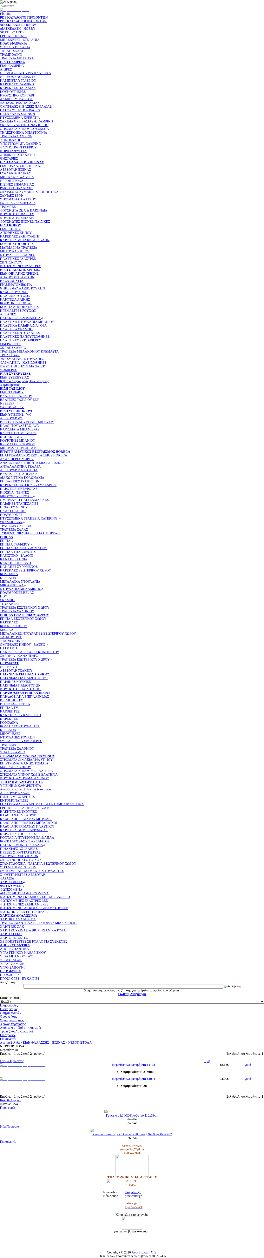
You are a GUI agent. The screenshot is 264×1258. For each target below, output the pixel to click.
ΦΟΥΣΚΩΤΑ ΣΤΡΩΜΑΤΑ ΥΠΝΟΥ (24, 778)
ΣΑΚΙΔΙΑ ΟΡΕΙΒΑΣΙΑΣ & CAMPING (26, 121)
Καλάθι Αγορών (10, 1100)
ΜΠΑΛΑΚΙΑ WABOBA (17, 177)
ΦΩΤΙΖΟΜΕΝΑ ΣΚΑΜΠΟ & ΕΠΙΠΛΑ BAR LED (35, 897)
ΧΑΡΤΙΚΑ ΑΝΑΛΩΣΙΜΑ (18, 919)
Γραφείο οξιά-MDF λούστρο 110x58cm (132, 1115)
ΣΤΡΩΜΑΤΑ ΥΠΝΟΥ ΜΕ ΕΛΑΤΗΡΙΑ (26, 770)
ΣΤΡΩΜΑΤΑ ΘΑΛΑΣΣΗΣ (18, 199)
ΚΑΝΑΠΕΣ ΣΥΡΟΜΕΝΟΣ (19, 566)
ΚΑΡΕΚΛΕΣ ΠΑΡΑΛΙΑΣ (17, 88)
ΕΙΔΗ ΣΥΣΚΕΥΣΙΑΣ (14, 377)
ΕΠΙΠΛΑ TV (9, 707)
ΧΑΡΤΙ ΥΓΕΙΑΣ (11, 934)
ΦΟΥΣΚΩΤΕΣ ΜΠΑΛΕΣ (17, 218)
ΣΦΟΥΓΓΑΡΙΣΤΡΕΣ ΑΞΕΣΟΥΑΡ (22, 874)
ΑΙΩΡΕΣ (6, 69)
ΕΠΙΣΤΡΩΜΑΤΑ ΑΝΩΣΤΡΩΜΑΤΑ (24, 763)
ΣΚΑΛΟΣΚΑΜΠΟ (13, 347)
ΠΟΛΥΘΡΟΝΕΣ (11, 514)
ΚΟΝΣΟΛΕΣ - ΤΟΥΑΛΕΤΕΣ (20, 726)
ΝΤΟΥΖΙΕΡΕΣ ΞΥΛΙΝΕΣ (17, 255)
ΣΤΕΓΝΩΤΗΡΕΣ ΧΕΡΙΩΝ (18, 867)
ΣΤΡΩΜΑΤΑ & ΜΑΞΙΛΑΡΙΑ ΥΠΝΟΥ (26, 759)
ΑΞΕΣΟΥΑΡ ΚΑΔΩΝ (15, 793)
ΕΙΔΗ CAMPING (12, 65)
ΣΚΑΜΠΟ (7, 600)
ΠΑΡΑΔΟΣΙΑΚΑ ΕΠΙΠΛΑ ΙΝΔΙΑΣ (24, 696)
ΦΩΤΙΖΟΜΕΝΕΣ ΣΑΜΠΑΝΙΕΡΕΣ (24, 904)
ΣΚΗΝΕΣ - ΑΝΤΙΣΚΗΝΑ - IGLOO (24, 125)
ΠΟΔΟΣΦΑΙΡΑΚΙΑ (13, 43)
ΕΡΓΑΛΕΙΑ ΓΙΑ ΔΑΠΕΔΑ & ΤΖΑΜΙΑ (26, 808)
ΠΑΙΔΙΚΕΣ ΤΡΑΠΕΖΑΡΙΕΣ (19, 503)
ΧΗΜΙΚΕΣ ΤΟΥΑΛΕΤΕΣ (17, 154)
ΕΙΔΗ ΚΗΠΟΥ (10, 229)
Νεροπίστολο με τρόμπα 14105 (133, 1064)
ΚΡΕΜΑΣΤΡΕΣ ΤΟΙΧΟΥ (17, 444)
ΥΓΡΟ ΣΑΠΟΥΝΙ (12, 967)
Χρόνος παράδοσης (13, 1024)
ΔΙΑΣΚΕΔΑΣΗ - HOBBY (17, 28)
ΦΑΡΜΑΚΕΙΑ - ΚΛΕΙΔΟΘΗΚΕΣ (23, 362)
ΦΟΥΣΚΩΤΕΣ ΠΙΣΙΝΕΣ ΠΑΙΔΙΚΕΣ (25, 221)
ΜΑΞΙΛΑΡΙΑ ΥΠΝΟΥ (15, 767)
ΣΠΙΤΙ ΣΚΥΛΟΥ (11, 262)
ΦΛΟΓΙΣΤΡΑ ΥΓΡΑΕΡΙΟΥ (18, 147)
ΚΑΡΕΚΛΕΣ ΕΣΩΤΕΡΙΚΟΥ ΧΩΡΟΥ (25, 570)
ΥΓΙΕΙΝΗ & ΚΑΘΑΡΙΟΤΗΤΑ (20, 785)
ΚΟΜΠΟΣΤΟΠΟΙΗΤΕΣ (16, 244)
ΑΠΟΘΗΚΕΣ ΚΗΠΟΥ (16, 232)
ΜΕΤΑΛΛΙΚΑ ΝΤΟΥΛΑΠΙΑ (20, 581)
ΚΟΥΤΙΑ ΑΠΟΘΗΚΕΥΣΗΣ (19, 307)
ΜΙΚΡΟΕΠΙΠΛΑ (12, 585)
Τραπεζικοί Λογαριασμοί (16, 1031)
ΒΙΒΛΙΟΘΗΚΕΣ (11, 700)
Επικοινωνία (8, 1038)
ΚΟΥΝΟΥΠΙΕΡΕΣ (13, 91)
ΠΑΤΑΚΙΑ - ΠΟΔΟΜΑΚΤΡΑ (20, 318)
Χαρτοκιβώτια (9, 385)
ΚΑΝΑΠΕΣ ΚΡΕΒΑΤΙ (15, 563)
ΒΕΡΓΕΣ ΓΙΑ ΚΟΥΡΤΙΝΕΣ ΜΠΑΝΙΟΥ (27, 422)
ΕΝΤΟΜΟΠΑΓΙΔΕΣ (14, 800)
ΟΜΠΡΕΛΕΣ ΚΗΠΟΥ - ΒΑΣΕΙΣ (22, 644)
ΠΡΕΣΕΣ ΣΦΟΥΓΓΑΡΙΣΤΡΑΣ (20, 852)
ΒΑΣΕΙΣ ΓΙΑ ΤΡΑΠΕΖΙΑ (17, 474)
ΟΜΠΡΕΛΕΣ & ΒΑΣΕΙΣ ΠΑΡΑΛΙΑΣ (26, 106)
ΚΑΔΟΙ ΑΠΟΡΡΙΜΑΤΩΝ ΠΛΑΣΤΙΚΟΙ (27, 826)
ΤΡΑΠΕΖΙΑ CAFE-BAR (17, 526)
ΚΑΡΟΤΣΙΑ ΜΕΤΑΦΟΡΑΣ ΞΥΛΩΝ (25, 240)
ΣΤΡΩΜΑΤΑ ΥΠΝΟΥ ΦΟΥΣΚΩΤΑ (24, 129)
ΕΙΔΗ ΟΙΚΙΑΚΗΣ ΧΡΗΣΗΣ (19, 273)
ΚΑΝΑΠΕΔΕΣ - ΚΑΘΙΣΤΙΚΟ (20, 715)
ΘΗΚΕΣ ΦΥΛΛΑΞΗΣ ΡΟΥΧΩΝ (22, 288)
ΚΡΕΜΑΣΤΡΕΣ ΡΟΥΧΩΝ (18, 310)
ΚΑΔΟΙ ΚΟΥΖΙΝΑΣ (14, 292)
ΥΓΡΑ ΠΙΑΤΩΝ (11, 960)
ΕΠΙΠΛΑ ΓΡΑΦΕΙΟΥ (14, 544)
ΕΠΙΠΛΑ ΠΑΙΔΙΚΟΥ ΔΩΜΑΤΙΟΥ (23, 548)
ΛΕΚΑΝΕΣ (8, 314)
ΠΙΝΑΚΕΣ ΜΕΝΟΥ (14, 507)
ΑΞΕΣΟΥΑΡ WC (11, 418)
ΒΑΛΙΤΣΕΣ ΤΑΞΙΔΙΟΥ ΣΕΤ (19, 399)
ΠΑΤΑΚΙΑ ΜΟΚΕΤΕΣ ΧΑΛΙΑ (21, 845)
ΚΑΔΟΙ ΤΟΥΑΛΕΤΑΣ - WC (19, 425)
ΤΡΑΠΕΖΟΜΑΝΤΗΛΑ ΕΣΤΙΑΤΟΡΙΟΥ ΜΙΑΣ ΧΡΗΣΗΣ (38, 923)
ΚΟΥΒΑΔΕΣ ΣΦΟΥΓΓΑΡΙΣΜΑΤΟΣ (25, 841)
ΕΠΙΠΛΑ (6, 540)
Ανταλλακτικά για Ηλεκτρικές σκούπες (25, 789)
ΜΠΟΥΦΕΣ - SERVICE (16, 496)
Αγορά (246, 1064)
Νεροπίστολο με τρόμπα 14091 (133, 1078)
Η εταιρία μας (9, 1009)
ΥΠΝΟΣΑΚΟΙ (10, 140)
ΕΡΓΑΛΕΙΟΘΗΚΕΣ (13, 36)
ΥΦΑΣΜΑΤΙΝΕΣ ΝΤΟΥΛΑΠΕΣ (22, 359)
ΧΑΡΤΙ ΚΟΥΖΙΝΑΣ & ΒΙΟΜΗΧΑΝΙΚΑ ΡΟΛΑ (33, 930)
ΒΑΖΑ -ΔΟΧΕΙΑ (12, 281)
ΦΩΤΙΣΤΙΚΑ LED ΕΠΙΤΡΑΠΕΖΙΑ (24, 912)
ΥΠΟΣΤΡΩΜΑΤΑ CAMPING (20, 143)
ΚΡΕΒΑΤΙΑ (8, 578)
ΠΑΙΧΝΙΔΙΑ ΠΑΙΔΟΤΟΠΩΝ (20, 685)
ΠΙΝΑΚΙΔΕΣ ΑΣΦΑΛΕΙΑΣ (19, 848)
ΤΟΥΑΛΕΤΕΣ (9, 603)
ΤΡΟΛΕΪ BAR (10, 355)
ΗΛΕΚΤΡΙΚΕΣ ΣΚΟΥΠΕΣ (18, 811)
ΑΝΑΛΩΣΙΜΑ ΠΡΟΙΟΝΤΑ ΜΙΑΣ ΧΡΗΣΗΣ (30, 462)
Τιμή (207, 1061)
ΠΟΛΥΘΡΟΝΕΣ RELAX (17, 592)
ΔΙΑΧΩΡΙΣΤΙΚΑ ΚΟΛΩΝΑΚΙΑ (22, 477)
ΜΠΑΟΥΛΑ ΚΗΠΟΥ (14, 251)
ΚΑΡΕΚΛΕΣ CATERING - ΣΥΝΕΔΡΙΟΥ (28, 485)
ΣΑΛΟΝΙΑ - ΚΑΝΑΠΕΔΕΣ (19, 655)
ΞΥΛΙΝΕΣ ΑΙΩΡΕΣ (13, 641)
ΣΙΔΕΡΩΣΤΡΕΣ (10, 344)
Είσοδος (5, 13)
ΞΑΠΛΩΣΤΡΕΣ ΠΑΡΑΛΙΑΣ (19, 103)
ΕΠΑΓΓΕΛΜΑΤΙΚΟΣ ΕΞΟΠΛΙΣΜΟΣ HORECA (33, 455)
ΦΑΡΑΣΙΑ (7, 878)
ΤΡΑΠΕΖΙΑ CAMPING (16, 136)
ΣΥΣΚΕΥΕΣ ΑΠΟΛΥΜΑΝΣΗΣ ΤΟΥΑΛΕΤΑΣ (32, 871)
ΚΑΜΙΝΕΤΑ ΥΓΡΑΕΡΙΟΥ (18, 80)
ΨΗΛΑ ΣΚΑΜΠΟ (12, 752)
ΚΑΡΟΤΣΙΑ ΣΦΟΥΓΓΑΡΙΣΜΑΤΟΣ (24, 830)
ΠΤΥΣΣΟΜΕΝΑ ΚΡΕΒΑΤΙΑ (20, 117)
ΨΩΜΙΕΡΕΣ (8, 370)
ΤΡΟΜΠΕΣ (8, 206)
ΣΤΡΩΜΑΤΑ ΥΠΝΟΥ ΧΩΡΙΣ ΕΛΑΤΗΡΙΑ (29, 774)
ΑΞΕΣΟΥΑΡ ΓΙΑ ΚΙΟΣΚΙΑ (19, 470)
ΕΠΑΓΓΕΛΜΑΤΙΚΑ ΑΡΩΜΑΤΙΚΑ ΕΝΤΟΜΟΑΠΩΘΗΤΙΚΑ (42, 804)
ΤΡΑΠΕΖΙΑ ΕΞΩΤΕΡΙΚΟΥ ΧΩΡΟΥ (24, 659)
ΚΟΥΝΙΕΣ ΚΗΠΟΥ (13, 626)
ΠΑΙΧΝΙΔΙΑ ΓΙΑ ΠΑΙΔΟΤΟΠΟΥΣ (24, 678)
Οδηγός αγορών (10, 1013)
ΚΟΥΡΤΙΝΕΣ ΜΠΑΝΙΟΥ (17, 440)
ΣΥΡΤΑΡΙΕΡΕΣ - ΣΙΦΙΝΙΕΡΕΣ (21, 741)
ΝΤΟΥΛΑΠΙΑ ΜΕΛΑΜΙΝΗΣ (20, 589)
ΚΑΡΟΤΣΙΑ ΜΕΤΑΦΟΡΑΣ (18, 488)
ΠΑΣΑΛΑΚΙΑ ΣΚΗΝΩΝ (17, 114)
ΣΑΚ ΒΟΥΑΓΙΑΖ (12, 407)
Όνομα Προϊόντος (12, 1061)
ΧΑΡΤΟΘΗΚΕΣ (11, 882)
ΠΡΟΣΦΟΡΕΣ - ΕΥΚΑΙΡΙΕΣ (19, 978)
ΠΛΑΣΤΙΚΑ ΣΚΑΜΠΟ (16, 329)
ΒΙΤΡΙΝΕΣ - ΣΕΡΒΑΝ (15, 704)
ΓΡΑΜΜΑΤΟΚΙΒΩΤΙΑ (16, 284)
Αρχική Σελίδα (10, 1042)
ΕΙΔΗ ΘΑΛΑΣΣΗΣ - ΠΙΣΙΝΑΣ (21, 166)
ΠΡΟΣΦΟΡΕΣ (9, 975)
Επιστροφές (7, 1035)
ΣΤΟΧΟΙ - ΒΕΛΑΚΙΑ (15, 47)
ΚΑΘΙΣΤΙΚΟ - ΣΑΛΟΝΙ (16, 555)
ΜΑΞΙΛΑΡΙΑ (9, 629)
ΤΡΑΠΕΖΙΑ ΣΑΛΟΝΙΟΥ (17, 611)
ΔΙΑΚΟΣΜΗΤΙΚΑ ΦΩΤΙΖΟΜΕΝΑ (24, 893)
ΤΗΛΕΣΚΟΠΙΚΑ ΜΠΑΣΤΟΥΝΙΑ (23, 132)
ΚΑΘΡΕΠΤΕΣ (10, 711)
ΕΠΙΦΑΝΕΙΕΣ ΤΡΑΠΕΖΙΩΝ (19, 481)
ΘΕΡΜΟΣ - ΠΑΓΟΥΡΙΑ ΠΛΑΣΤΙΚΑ (25, 73)
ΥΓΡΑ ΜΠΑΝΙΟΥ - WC (16, 956)
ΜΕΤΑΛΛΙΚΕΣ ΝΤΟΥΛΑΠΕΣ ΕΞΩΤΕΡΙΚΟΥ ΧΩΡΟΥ (38, 633)
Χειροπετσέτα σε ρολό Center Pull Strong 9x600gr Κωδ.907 (132, 1134)
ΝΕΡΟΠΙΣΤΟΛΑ (12, 180)
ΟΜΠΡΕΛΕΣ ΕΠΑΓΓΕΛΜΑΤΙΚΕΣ (24, 500)
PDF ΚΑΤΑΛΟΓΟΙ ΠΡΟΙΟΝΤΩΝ (23, 21)
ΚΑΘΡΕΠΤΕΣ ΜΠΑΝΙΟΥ (18, 433)
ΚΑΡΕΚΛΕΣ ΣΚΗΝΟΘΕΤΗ (19, 236)
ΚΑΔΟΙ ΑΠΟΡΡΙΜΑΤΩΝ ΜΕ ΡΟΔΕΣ (26, 819)
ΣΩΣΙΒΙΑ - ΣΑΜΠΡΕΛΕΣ (17, 203)
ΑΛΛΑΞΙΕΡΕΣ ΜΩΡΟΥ (17, 459)
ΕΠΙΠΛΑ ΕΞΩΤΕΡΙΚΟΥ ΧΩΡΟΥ (23, 618)
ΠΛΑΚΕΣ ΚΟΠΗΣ (13, 511)
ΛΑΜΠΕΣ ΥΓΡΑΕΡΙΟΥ (16, 99)
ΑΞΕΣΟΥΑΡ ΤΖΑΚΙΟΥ (16, 670)
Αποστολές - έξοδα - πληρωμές (20, 1027)
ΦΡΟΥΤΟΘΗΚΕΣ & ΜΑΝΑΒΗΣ (23, 366)
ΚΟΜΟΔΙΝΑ (9, 574)
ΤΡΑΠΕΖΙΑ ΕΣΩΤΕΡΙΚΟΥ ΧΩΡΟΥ (25, 607)
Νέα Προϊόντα (9, 1126)
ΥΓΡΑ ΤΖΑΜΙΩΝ (12, 963)
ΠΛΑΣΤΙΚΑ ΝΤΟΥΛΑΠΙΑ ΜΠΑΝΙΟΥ (27, 321)
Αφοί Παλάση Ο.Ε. (144, 1252)
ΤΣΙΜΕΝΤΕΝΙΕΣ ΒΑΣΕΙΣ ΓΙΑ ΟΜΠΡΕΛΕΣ (30, 533)
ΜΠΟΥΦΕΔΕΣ (10, 733)
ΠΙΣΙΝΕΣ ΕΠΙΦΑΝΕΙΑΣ (17, 184)
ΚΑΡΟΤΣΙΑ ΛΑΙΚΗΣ (15, 299)
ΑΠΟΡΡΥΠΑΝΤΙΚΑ (14, 949)
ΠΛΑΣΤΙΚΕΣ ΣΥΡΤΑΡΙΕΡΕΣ (20, 340)
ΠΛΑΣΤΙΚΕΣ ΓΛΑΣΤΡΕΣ (18, 258)
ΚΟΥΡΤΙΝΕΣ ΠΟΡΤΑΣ (16, 303)
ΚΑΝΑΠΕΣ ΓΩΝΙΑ (13, 559)
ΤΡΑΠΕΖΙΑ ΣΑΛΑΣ (14, 529)
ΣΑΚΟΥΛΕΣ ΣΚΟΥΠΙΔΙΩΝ (19, 856)
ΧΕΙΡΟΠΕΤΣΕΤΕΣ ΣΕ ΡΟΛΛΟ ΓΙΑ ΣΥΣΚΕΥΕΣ (33, 941)
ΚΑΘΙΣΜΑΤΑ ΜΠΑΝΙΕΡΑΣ (19, 429)
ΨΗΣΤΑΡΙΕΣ (9, 158)
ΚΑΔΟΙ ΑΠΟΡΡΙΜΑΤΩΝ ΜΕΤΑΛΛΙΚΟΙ (28, 822)
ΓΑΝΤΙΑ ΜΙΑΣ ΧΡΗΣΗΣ (17, 796)
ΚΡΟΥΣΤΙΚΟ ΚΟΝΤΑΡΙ (17, 95)
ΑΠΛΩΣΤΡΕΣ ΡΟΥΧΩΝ (17, 277)
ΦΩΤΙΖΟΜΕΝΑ (11, 889)
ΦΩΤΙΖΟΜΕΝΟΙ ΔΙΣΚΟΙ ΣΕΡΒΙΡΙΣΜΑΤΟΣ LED (34, 908)
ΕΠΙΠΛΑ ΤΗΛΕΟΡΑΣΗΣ (17, 552)
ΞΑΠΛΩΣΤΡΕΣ (11, 637)
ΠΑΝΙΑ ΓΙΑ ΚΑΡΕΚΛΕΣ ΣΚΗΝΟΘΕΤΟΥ (29, 652)
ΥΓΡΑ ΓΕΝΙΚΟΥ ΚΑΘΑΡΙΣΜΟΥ (23, 952)
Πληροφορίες (9, 1005)
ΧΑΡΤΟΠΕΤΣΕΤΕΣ (14, 937)
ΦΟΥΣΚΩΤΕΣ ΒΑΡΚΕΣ (17, 214)
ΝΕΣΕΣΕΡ (7, 403)
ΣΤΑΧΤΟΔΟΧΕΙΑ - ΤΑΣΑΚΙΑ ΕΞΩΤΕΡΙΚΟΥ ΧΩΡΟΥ (38, 863)
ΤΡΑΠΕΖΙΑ (8, 745)
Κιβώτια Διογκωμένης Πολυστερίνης (24, 381)
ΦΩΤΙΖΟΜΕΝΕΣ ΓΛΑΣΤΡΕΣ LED (24, 900)
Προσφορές (7, 1107)
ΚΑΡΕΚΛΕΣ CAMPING (17, 84)
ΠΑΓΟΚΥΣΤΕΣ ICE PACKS (20, 110)
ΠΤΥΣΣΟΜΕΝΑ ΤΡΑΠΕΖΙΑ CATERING (28, 518)
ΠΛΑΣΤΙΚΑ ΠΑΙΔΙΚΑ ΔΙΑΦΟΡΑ (23, 325)
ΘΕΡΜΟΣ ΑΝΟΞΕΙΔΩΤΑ (18, 77)
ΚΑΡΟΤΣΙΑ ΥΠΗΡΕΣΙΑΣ (18, 834)
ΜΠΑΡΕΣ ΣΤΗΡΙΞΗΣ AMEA (20, 448)
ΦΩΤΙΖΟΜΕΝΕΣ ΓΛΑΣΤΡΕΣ (20, 266)
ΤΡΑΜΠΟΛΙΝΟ (11, 54)
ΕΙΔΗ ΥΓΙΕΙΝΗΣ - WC (16, 414)
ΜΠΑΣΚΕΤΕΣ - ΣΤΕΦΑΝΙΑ (20, 39)
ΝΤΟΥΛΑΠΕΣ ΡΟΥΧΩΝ (17, 737)
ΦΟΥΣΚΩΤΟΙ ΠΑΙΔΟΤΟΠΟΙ (20, 689)
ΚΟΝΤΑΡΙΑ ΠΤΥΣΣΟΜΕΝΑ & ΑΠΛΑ (27, 837)
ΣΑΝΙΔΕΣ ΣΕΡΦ (11, 195)
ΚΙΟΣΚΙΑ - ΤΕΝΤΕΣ (14, 492)
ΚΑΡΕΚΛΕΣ (9, 622)
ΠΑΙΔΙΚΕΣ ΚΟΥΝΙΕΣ (15, 681)
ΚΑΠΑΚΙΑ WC (11, 437)
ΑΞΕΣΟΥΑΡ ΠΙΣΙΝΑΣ (15, 169)
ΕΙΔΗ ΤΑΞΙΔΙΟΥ (12, 392)
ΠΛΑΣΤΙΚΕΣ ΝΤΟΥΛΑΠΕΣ (20, 333)
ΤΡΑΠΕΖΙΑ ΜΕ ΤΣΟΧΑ (17, 58)
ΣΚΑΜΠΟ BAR (11, 522)
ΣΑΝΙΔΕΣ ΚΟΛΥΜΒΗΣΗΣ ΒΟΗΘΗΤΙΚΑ (29, 192)
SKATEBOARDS (12, 32)
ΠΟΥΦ (4, 596)
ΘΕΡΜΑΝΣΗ (9, 667)
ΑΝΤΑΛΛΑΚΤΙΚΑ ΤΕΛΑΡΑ (20, 466)
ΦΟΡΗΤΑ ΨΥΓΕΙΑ (13, 151)
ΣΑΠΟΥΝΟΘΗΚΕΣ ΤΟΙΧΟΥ (20, 860)
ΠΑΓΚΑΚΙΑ (9, 648)
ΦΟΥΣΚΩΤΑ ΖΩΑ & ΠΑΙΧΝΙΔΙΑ (23, 210)
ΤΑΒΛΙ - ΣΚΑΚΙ (11, 51)
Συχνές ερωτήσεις (12, 1020)
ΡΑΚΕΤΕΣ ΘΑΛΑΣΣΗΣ (16, 188)
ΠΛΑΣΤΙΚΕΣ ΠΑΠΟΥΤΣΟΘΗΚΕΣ (25, 336)
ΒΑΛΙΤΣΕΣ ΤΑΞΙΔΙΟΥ (16, 396)
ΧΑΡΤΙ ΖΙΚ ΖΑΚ (12, 926)
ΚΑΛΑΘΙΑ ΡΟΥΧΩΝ (15, 295)
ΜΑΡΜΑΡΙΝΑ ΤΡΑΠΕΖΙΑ (18, 247)
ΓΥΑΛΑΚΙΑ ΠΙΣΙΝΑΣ (15, 173)
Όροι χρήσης (8, 1016)
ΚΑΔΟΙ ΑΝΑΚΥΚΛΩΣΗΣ (18, 815)
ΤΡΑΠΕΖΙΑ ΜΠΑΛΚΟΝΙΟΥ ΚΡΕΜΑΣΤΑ (29, 351)
